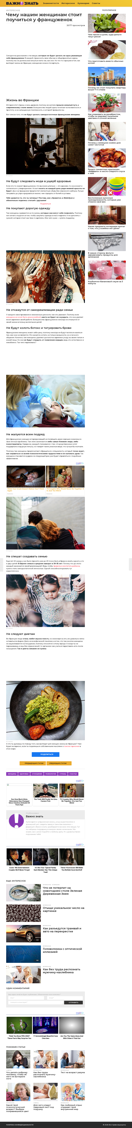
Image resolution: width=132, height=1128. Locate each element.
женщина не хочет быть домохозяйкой (23, 317)
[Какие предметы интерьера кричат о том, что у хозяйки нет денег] (107, 215)
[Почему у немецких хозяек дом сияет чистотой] (107, 131)
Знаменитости (51, 3)
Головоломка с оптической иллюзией (62, 950)
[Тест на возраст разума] (73, 1059)
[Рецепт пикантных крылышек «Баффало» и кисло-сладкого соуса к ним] (107, 157)
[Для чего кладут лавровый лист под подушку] (45, 1092)
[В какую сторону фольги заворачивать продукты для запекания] (107, 241)
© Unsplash (9, 175)
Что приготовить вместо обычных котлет (105, 62)
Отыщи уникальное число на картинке (63, 909)
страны (63, 774)
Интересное (68, 3)
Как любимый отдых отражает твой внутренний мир (71, 1107)
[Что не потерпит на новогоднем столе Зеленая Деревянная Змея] (23, 892)
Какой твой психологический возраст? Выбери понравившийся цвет (17, 1108)
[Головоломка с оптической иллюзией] (23, 954)
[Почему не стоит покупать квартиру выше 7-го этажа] (107, 76)
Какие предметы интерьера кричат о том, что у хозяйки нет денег (106, 228)
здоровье (24, 774)
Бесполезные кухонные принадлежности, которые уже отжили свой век (104, 200)
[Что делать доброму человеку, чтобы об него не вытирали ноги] (18, 1059)
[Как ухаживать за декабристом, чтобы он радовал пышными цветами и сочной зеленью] (107, 102)
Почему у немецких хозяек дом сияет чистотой (104, 144)
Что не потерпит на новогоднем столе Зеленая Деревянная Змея (62, 890)
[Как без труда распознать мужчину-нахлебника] (23, 974)
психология (51, 774)
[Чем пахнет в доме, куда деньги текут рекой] (107, 23)
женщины (12, 774)
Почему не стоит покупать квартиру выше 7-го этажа (107, 89)
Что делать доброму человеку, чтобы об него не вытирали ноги (16, 1075)
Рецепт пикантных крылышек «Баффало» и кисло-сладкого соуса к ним (106, 171)
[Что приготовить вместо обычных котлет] (107, 49)
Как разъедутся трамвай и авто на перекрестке (62, 930)
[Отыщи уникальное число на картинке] (23, 913)
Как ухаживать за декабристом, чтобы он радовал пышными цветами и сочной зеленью (104, 116)
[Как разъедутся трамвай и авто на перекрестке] (23, 933)
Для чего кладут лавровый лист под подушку (43, 1107)
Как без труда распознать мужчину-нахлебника (61, 971)
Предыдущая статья (34, 763)
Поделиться (45, 204)
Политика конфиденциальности (19, 1125)
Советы (96, 3)
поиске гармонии (71, 746)
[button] (124, 3)
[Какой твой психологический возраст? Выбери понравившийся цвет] (18, 1092)
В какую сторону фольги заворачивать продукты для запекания (103, 255)
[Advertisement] (45, 80)
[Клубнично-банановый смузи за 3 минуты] (107, 270)
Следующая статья (57, 763)
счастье (73, 774)
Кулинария (83, 3)
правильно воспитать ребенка (66, 566)
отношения (37, 774)
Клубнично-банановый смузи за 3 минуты (105, 283)
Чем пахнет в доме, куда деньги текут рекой (104, 36)
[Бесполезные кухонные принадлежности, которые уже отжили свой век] (107, 186)
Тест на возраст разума (73, 1072)
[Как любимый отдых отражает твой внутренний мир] (73, 1092)
